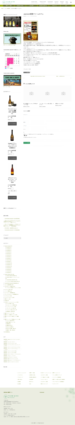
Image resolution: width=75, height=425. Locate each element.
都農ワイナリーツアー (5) (9, 313)
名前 (24, 122)
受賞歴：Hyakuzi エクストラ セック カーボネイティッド (12, 340)
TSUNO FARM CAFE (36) (9, 274)
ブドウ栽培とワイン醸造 (45, 377)
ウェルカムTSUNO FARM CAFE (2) (13, 281)
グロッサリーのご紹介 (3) (11, 308)
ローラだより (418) (8, 295)
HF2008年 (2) (8, 248)
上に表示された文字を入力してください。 (30, 137)
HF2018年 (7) (8, 261)
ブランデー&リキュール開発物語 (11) (11, 294)
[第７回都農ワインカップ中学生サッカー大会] (31, 94)
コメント (25, 114)
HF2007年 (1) (8, 247)
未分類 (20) (7, 300)
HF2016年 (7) (8, 258)
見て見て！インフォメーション (46, 372)
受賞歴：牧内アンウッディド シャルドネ (11, 358)
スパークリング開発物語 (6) (10, 292)
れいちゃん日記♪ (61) (8, 289)
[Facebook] (24, 69)
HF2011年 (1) (8, 253)
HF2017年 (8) (8, 259)
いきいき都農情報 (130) (9, 284)
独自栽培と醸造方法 (32, 377)
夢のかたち (31, 381)
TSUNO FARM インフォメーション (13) (12, 278)
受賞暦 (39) (8, 323)
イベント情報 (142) (8, 291)
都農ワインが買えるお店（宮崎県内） (58, 379)
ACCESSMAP (50, 2)
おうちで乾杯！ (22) (10, 303)
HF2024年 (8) (8, 270)
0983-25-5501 (8, 403)
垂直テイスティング (44, 383)
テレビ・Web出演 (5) (10, 320)
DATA (67, 2)
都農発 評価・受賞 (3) (10, 330)
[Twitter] (26, 69)
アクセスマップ (20, 377)
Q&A (30, 383)
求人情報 (19, 383)
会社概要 (19, 381)
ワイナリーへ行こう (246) (9, 297)
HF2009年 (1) (8, 250)
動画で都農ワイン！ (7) (10, 322)
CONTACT (56, 2)
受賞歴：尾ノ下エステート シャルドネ (11, 357)
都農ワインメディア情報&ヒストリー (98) (12, 319)
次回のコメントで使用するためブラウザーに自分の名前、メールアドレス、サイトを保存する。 (38, 134)
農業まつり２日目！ (59, 103)
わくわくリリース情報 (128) (11, 305)
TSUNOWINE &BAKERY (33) (11, 279)
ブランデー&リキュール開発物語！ (58, 381)
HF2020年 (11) (9, 264)
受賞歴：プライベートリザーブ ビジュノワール (12, 347)
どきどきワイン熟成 (44, 381)
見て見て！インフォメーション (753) (11, 302)
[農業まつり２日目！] (63, 94)
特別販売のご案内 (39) (10, 311)
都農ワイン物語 (32, 372)
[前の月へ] (14, 54)
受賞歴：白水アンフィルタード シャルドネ (12, 361)
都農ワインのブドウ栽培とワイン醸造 (12, 316)
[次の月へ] (19, 54)
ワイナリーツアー (55, 383)
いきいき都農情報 (26, 72)
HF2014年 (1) (8, 255)
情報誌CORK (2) (9, 325)
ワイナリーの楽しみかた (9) (11, 309)
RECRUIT (62, 2)
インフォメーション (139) (11, 306)
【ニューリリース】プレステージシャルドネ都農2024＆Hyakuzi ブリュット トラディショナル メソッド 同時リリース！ (12, 221)
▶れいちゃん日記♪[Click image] (9, 44)
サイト (24, 129)
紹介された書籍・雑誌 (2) (11, 328)
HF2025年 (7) (8, 272)
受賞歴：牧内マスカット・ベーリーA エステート (12, 360)
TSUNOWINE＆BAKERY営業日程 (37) (12, 283)
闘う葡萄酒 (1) (7, 331)
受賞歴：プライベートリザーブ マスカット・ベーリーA (12, 349)
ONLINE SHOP (34, 2)
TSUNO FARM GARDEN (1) (11, 275)
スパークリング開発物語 (56, 377)
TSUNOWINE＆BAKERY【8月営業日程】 (12, 218)
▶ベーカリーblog (7, 86)
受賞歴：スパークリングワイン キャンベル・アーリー (12, 345)
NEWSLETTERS (43, 2)
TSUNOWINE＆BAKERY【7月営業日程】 (12, 230)
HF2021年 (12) (9, 266)
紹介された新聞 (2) (9, 326)
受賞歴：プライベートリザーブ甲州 (10, 352)
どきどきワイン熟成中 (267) (10, 286)
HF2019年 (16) (9, 263)
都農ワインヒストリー (56, 372)
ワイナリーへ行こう (44, 379)
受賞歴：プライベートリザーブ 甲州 (10, 351)
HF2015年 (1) (8, 256)
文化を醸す (31, 379)
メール (24, 125)
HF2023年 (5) (8, 269)
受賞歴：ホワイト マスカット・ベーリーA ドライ (13, 354)
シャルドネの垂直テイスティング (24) (13, 287)
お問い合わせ (20, 379)
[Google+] (28, 69)
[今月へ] (16, 54)
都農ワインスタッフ (27, 16)
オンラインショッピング (22, 372)
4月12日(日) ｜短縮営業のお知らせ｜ (11, 228)
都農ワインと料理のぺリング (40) (11, 314)
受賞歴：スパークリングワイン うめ (10, 343)
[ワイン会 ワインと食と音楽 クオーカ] (47, 94)
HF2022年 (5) (8, 267)
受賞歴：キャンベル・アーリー (10, 341)
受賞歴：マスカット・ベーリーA (10, 355)
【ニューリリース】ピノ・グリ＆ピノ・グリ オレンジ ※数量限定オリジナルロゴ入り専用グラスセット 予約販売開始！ (12, 225)
